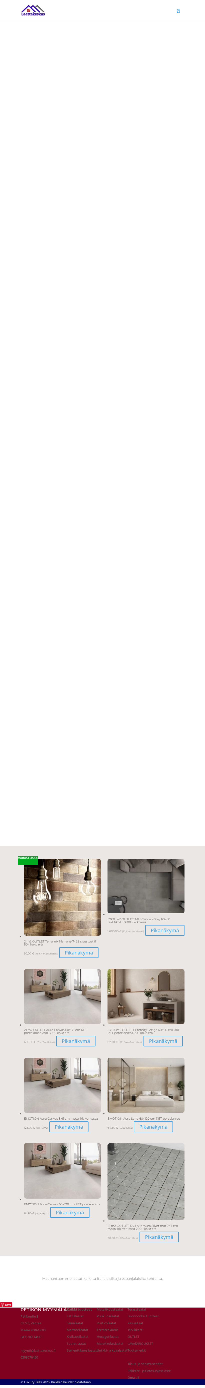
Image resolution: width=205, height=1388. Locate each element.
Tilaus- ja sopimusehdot (145, 1364)
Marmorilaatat (77, 1330)
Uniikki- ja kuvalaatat (112, 1350)
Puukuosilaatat (108, 1316)
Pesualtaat (135, 1323)
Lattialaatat (75, 1316)
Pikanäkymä (79, 952)
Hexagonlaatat (108, 1336)
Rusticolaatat (106, 1323)
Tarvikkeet (135, 1330)
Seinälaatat (75, 1323)
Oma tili (133, 1377)
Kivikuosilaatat (77, 1336)
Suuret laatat (76, 1343)
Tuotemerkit (137, 1350)
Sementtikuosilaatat (82, 1350)
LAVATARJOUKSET (140, 1343)
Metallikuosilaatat (110, 1309)
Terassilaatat (137, 1309)
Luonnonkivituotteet (143, 1316)
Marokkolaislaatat (110, 1343)
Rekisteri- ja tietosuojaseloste (149, 1371)
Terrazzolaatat (107, 1330)
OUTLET (133, 1336)
